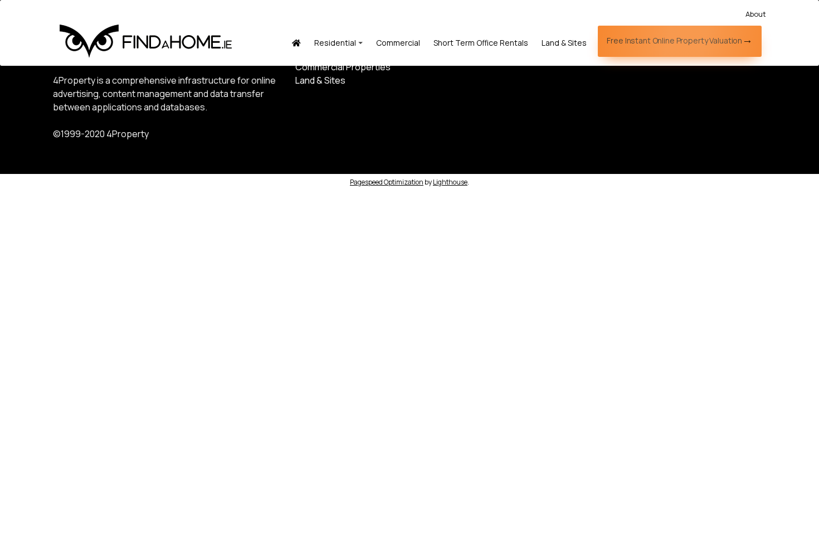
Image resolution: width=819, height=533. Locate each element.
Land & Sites (564, 42)
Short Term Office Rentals (480, 42)
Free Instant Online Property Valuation (674, 40)
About (755, 14)
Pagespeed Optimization (386, 182)
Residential (335, 42)
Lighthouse (450, 182)
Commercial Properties (343, 67)
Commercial (398, 42)
